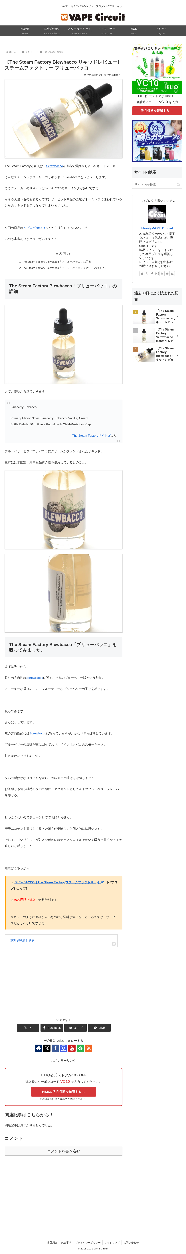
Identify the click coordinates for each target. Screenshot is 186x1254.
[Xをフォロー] (46, 1048)
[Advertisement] (63, 986)
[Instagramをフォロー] (63, 1048)
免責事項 (66, 1242)
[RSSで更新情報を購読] (88, 1048)
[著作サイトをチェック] (38, 1048)
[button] (178, 185)
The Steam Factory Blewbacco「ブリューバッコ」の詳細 (57, 261)
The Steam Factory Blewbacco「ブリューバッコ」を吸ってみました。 (65, 267)
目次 (59, 253)
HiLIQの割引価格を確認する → (63, 1091)
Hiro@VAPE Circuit (157, 228)
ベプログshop (32, 228)
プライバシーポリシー (88, 1242)
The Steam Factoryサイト (90, 435)
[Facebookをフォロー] (55, 1048)
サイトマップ (112, 1242)
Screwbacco (54, 166)
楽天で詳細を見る (22, 940)
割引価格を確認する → (157, 110)
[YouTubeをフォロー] (72, 1048)
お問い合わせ (131, 1242)
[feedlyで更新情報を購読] (80, 1048)
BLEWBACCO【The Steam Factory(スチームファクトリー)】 (58, 882)
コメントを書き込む (63, 1151)
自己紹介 (52, 1242)
